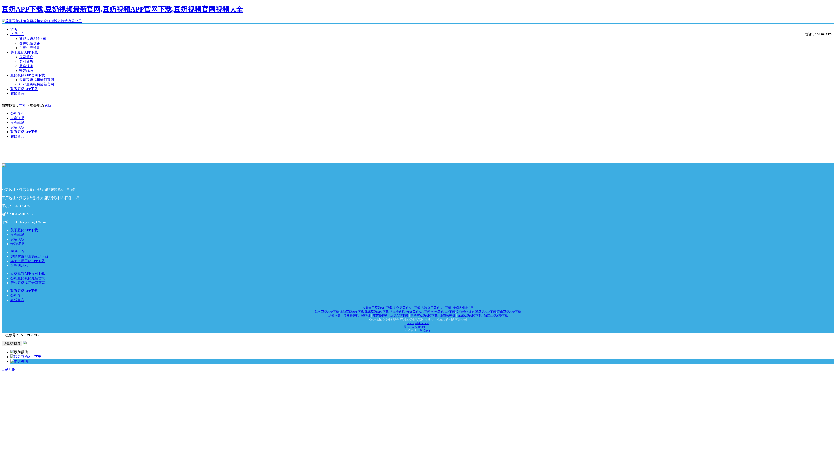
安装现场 (26, 70)
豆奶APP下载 (399, 315)
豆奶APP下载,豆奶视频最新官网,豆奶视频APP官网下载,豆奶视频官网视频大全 (122, 9)
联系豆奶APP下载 (24, 89)
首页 (13, 29)
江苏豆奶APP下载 (327, 311)
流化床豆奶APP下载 (406, 307)
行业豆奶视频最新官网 (36, 84)
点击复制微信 (11, 343)
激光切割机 (19, 265)
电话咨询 (21, 361)
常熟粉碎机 (463, 311)
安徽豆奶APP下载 (418, 311)
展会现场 (26, 66)
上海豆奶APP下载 (352, 311)
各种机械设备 (29, 43)
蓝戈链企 (426, 330)
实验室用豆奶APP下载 (27, 261)
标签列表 (334, 315)
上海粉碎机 (447, 315)
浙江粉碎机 (397, 311)
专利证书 (26, 61)
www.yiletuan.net (418, 323)
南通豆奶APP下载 (484, 311)
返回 (48, 105)
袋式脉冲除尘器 (463, 307)
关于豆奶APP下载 (24, 52)
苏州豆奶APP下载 (443, 311)
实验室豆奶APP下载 (424, 315)
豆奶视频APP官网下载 (27, 75)
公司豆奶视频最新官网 (36, 80)
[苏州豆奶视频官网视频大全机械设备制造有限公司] (42, 21)
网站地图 (9, 369)
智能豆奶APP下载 (33, 38)
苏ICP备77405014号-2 (418, 327)
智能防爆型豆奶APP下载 (29, 256)
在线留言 (17, 93)
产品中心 (17, 34)
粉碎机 (365, 315)
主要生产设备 (29, 48)
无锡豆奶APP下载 (377, 311)
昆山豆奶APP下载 (509, 311)
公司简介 (26, 57)
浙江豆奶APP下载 (496, 315)
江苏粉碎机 (380, 315)
